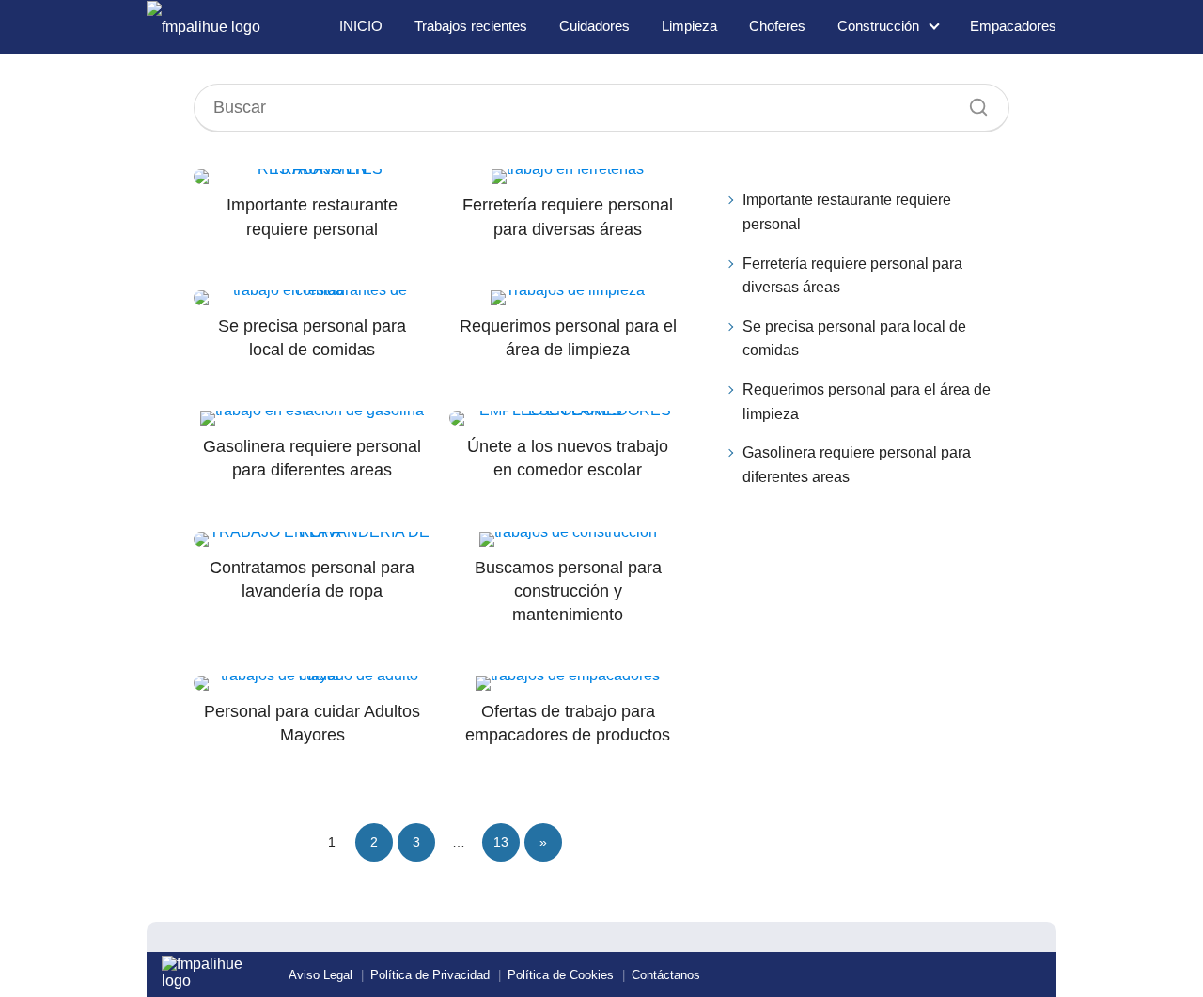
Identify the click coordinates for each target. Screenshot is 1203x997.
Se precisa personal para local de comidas (854, 339)
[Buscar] (972, 102)
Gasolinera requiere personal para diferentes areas (856, 464)
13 (500, 841)
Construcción (878, 26)
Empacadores (1013, 26)
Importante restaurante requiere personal (846, 212)
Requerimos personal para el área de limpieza (866, 402)
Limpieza (689, 26)
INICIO (361, 26)
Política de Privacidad (430, 975)
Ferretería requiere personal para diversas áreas (852, 276)
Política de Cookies (561, 975)
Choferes (777, 26)
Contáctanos (666, 975)
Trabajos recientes (470, 26)
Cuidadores (594, 26)
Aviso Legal (320, 975)
